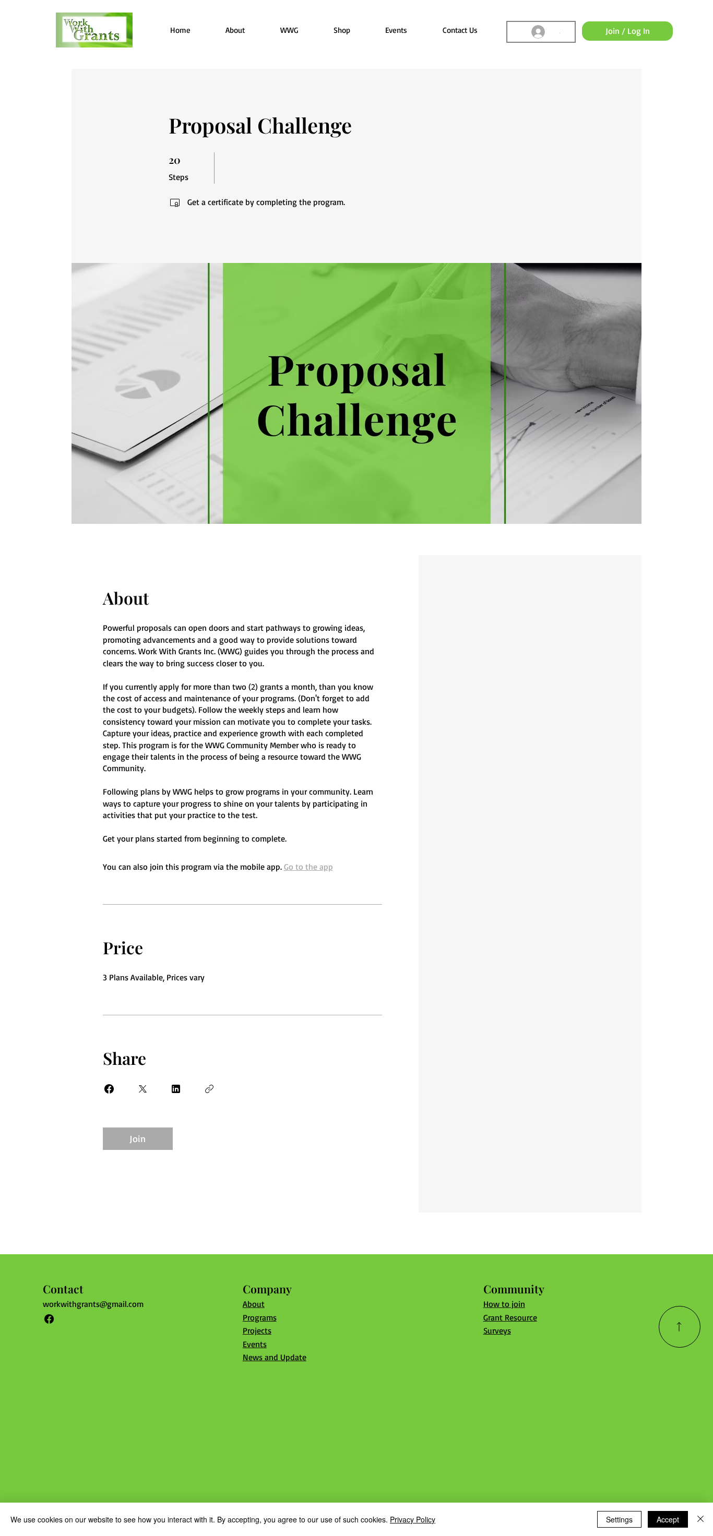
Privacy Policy (412, 1519)
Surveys (497, 1330)
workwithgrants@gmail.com (93, 1304)
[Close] (700, 1519)
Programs (260, 1317)
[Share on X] (142, 1089)
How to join (504, 1304)
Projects (257, 1330)
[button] (289, 30)
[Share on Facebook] (109, 1089)
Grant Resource (510, 1317)
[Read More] (679, 1327)
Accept (668, 1519)
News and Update (274, 1357)
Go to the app (308, 866)
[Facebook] (49, 1319)
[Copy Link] (209, 1089)
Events (255, 1344)
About (254, 1304)
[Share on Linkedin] (176, 1089)
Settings (619, 1519)
